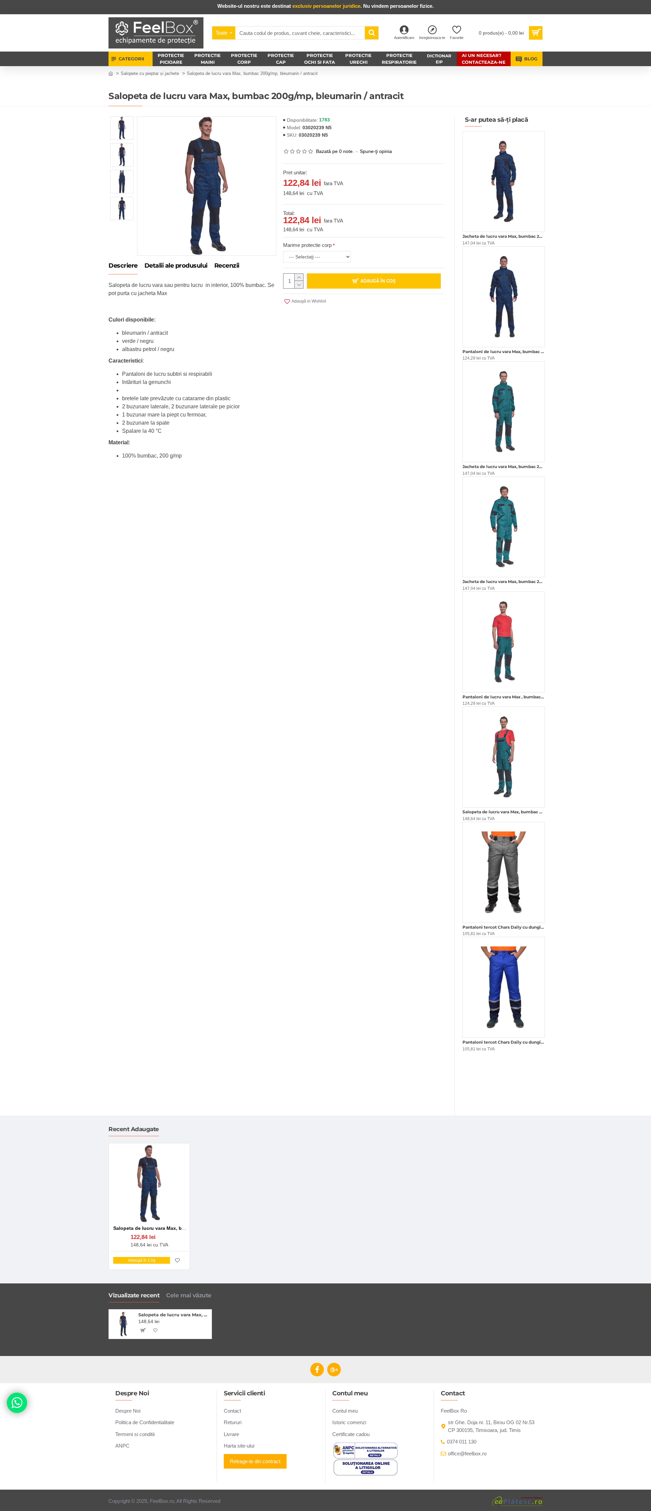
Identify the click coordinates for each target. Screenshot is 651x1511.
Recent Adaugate (133, 1129)
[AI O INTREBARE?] (17, 1403)
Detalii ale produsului (176, 266)
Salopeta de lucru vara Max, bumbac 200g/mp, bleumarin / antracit (173, 1314)
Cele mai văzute (189, 1295)
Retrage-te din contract (255, 1461)
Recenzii (226, 266)
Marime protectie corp (307, 245)
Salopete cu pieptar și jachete (150, 73)
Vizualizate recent (133, 1295)
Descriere (123, 266)
